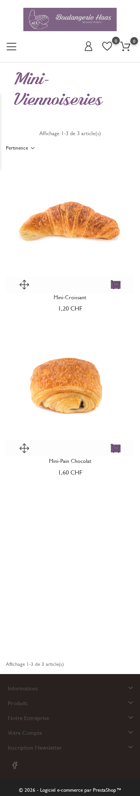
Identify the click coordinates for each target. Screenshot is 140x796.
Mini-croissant (70, 297)
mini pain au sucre (70, 625)
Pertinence (17, 147)
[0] (125, 46)
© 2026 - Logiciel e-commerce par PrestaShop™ (70, 789)
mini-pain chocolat (70, 461)
